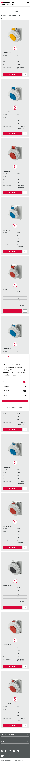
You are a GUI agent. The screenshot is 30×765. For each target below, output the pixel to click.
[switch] (24, 386)
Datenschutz (12, 763)
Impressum (3, 763)
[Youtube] (18, 751)
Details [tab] (15, 356)
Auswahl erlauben (15, 403)
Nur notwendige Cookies (15, 407)
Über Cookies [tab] (24, 356)
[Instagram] (2, 751)
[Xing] (14, 751)
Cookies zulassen (14, 401)
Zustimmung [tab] (5, 355)
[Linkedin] (10, 751)
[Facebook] (6, 751)
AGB (20, 763)
